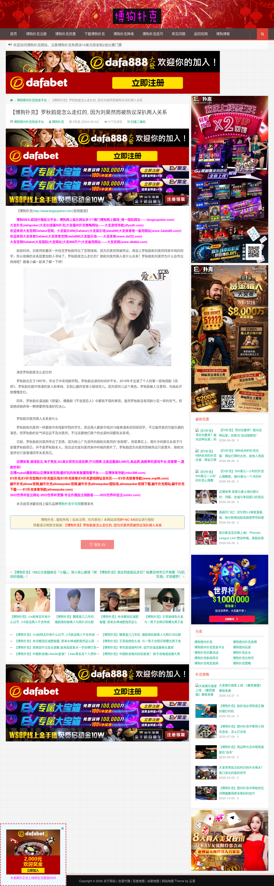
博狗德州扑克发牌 (245, 642)
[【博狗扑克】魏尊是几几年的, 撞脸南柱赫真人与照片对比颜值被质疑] (75, 599)
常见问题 (178, 33)
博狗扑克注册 (36, 33)
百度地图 (139, 881)
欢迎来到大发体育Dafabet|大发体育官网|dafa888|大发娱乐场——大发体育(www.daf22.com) (76, 236)
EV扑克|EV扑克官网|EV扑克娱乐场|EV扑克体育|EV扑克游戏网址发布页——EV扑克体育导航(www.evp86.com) (89, 478)
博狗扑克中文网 (69, 503)
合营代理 (124, 881)
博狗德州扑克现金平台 (32, 100)
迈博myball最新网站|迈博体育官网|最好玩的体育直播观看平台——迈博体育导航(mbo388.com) (78, 472)
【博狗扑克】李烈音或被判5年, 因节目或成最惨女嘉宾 (137, 647)
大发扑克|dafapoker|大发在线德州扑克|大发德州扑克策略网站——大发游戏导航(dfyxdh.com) (77, 225)
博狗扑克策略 (242, 663)
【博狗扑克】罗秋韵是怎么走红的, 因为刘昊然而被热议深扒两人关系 (88, 112)
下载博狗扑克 (94, 33)
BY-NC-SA (127, 519)
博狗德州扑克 (203, 642)
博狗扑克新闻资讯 (206, 658)
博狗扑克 (58, 121)
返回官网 (201, 33)
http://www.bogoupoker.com (53, 210)
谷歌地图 (153, 881)
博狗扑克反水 (242, 652)
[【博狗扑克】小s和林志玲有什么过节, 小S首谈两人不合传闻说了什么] (30, 599)
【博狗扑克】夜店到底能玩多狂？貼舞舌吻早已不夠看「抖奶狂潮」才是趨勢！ (141, 574)
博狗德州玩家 (242, 647)
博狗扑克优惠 (65, 33)
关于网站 (110, 881)
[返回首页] (11, 100)
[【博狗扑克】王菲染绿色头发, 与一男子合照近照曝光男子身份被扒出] (164, 599)
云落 (192, 881)
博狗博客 (223, 33)
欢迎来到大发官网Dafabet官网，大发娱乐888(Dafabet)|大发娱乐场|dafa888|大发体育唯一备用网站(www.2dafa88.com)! (96, 230)
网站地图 (168, 881)
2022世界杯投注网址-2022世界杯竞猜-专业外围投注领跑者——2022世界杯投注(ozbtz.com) (75, 495)
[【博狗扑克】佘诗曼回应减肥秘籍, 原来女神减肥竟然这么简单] (120, 599)
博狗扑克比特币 (243, 658)
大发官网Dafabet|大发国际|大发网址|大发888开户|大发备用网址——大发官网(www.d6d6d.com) (78, 241)
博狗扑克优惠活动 (206, 652)
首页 (13, 33)
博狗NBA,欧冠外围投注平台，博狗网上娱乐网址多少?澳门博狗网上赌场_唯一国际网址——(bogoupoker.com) (95, 219)
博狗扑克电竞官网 (206, 663)
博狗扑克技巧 (153, 33)
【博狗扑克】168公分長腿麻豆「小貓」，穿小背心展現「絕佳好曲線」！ (53, 574)
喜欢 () (99, 544)
